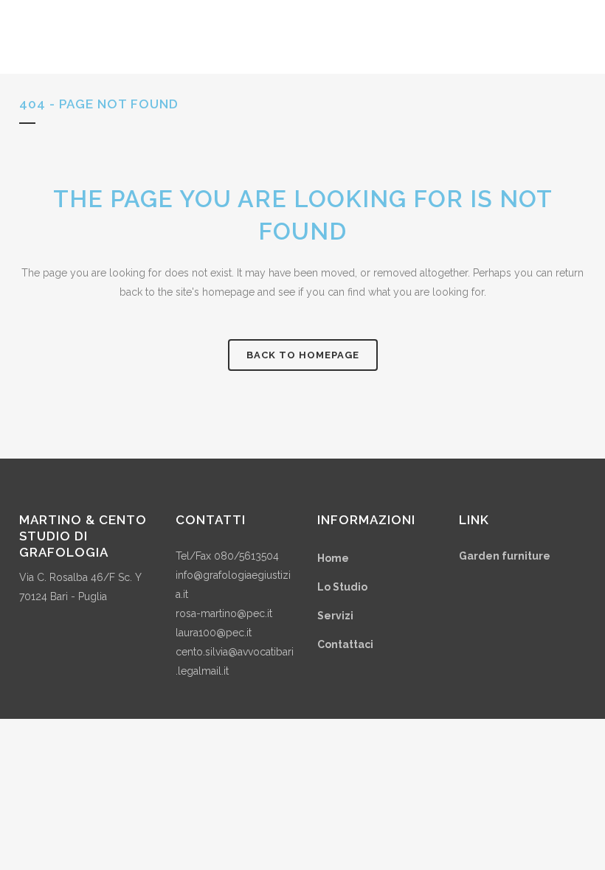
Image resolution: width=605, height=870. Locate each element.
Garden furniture (504, 556)
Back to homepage (302, 355)
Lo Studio (342, 587)
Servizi (335, 616)
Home (333, 558)
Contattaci (345, 644)
